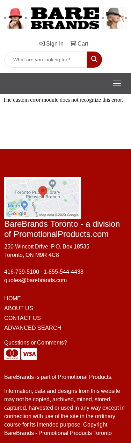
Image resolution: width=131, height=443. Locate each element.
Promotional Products (84, 377)
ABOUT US (18, 308)
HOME (12, 298)
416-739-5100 (21, 272)
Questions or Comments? (35, 343)
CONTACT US (22, 318)
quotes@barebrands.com (35, 280)
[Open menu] (117, 83)
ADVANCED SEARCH (32, 328)
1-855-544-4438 (63, 272)
